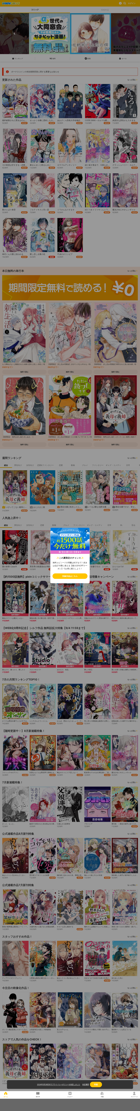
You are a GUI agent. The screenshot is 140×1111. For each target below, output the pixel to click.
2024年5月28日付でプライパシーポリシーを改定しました (58, 1084)
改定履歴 (85, 1084)
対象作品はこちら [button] (70, 576)
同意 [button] (96, 1084)
